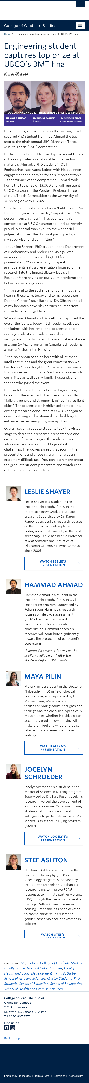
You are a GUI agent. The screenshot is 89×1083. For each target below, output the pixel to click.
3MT (22, 963)
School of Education (33, 984)
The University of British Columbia (32, 8)
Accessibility (76, 1076)
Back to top (12, 1038)
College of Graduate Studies (61, 963)
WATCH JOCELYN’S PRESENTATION (53, 838)
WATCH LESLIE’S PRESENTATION (53, 563)
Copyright (59, 1076)
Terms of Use (42, 1076)
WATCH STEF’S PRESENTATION (52, 936)
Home (7, 34)
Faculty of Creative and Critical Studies (33, 968)
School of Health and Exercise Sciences (33, 989)
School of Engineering (66, 984)
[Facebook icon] (6, 1029)
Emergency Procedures (17, 1076)
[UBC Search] (80, 5)
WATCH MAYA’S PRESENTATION (53, 747)
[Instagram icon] (12, 1029)
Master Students (59, 979)
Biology (32, 963)
